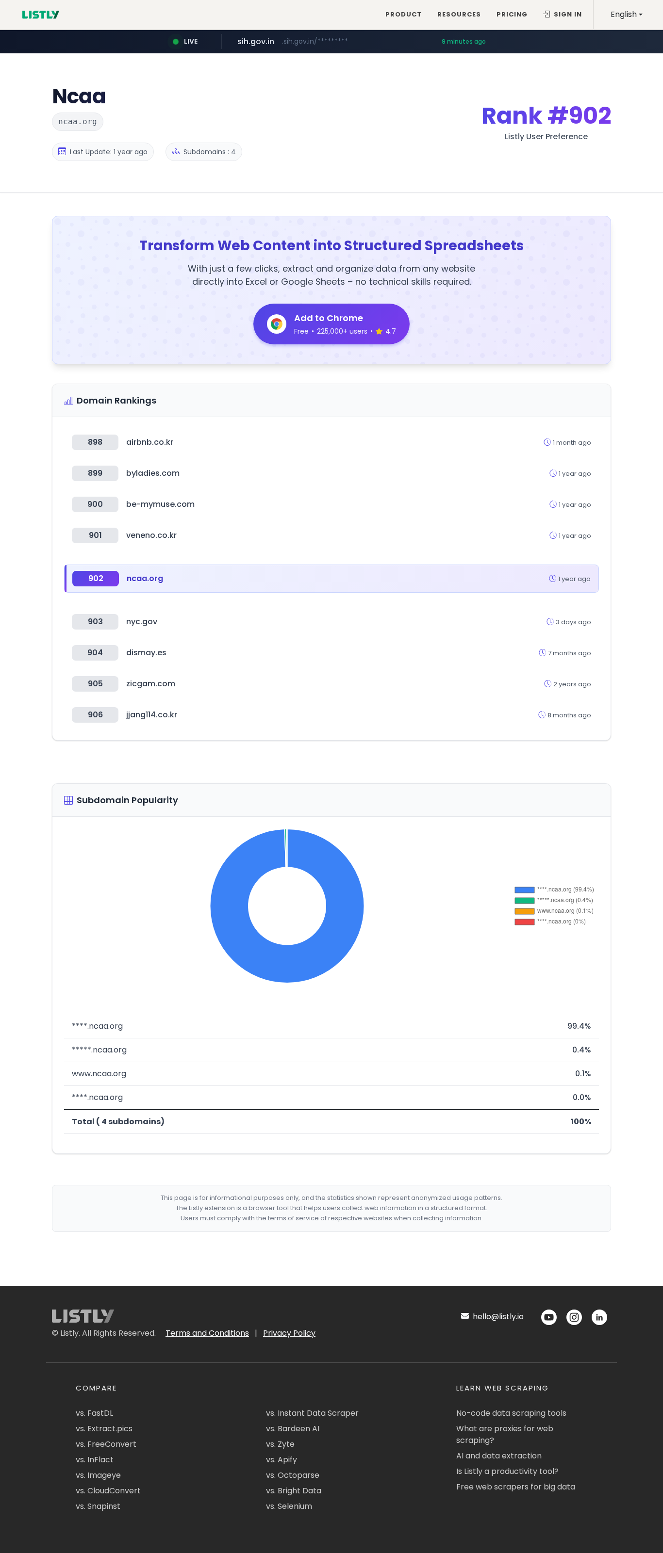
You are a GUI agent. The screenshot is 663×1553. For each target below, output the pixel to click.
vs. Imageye (98, 1475)
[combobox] (626, 14)
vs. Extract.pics (104, 1428)
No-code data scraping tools (511, 1413)
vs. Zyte (280, 1444)
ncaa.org (145, 578)
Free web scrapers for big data (515, 1486)
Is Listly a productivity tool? (507, 1471)
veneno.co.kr (151, 535)
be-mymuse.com (160, 504)
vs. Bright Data (293, 1490)
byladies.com (153, 473)
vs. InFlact (95, 1459)
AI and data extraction (499, 1455)
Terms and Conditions (207, 1333)
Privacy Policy (289, 1333)
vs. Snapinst (98, 1506)
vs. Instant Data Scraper (312, 1413)
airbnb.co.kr (149, 442)
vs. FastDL (94, 1413)
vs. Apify (281, 1459)
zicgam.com (150, 683)
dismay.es (146, 652)
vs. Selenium (289, 1506)
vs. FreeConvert (106, 1444)
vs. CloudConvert (108, 1490)
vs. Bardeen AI (292, 1428)
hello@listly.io (497, 1316)
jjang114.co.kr (151, 714)
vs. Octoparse (292, 1475)
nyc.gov (141, 621)
